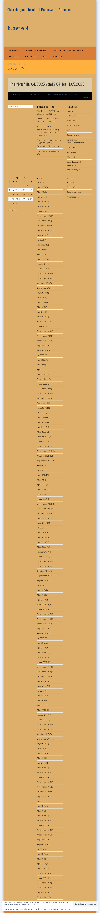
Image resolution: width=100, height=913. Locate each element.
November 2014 (44, 830)
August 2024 (42, 293)
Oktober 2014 (43, 835)
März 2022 (41, 432)
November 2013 (44, 887)
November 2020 (44, 508)
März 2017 (41, 710)
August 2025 (42, 235)
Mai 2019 (41, 595)
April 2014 (41, 863)
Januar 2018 (42, 662)
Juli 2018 (40, 638)
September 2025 (44, 230)
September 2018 (44, 628)
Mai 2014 (41, 859)
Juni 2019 (41, 590)
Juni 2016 (41, 753)
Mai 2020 (41, 537)
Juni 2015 (41, 806)
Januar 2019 (42, 609)
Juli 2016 (40, 748)
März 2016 (41, 767)
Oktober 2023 (43, 340)
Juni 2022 (41, 417)
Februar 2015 (43, 820)
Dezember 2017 (44, 667)
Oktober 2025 (43, 225)
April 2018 (41, 648)
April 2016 (41, 763)
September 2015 (44, 796)
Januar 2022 (42, 441)
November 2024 (44, 278)
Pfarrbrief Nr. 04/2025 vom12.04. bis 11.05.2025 (47, 84)
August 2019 (42, 580)
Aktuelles (14, 56)
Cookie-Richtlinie (65, 909)
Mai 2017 (41, 700)
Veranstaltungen (74, 95)
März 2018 (41, 652)
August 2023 (42, 350)
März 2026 (41, 201)
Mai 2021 (41, 480)
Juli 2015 (40, 801)
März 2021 (41, 489)
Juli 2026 (40, 182)
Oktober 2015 (43, 791)
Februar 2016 (43, 772)
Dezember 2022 (44, 388)
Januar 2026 (42, 211)
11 (24, 190)
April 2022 (41, 427)
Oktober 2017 (43, 676)
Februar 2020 (43, 552)
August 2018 (42, 633)
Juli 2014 (40, 849)
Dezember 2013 (44, 883)
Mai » (17, 210)
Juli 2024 (40, 297)
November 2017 (44, 671)
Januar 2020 (42, 556)
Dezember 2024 (44, 273)
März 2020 (41, 547)
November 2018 (44, 619)
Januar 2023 (42, 384)
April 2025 (41, 254)
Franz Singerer (18, 95)
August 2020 (42, 523)
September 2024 (44, 288)
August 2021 (42, 465)
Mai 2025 (41, 249)
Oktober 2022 (43, 398)
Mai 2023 (41, 364)
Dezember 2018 (44, 614)
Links (44, 56)
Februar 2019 (43, 604)
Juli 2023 (40, 355)
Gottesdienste (73, 125)
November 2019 (44, 566)
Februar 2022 (43, 436)
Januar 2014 (42, 878)
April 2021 (41, 484)
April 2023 (41, 369)
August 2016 (42, 743)
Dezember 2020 (44, 504)
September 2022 (44, 403)
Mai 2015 (41, 811)
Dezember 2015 (44, 782)
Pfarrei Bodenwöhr (36, 50)
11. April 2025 (35, 95)
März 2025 (41, 259)
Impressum (57, 56)
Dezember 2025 (44, 216)
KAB (68, 130)
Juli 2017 (40, 691)
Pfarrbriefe (30, 56)
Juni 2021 (41, 475)
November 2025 (44, 220)
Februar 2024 (43, 321)
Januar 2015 (42, 825)
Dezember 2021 (44, 446)
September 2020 (44, 518)
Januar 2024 (42, 326)
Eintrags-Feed (72, 187)
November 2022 (44, 393)
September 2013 (44, 892)
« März (10, 210)
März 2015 (41, 815)
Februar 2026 (43, 206)
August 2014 (42, 844)
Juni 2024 (41, 302)
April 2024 (41, 312)
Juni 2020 (41, 532)
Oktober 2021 (43, 456)
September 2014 (44, 839)
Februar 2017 (43, 715)
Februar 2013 (43, 897)
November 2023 (44, 336)
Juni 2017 (41, 695)
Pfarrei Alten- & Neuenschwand (67, 50)
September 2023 (44, 345)
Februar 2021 (43, 494)
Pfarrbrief (65, 95)
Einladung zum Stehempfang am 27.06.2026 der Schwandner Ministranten (49, 143)
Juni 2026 (41, 187)
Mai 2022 (41, 422)
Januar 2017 (42, 719)
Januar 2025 (42, 268)
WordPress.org (73, 197)
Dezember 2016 (44, 724)
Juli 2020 (40, 528)
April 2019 (41, 600)
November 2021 (44, 451)
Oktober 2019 (43, 571)
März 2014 (41, 868)
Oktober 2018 (43, 623)
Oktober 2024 (43, 283)
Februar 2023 (43, 379)
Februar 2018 (43, 657)
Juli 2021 (40, 470)
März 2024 (41, 316)
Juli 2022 (40, 412)
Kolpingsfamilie (73, 135)
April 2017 (41, 705)
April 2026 (41, 197)
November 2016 (44, 729)
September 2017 (44, 681)
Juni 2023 (41, 360)
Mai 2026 (41, 192)
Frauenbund (72, 120)
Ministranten (72, 147)
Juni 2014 (41, 854)
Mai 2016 (41, 758)
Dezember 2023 (44, 331)
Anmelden (71, 182)
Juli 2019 (40, 585)
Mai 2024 (41, 307)
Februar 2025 (43, 264)
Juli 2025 (40, 240)
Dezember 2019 (44, 561)
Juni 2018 (41, 643)
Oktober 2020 (43, 513)
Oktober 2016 (43, 734)
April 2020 (41, 542)
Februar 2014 (43, 873)
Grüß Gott (14, 50)
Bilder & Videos (73, 116)
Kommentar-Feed (74, 192)
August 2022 (42, 408)
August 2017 (42, 686)
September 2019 (44, 575)
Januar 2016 (42, 777)
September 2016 (44, 739)
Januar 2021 (42, 499)
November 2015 (44, 787)
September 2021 (44, 460)
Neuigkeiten (57, 95)
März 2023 (41, 374)
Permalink (86, 98)
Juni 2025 (41, 245)
